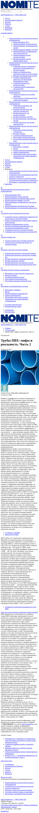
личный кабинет (7, 33)
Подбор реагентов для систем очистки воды (20, 264)
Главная (8, 328)
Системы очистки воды (13, 304)
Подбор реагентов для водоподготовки (21, 114)
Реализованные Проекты (14, 766)
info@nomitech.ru (7, 15)
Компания (8, 28)
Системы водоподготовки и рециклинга (23, 180)
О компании (9, 310)
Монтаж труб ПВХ (12, 534)
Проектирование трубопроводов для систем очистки (25, 52)
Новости (8, 24)
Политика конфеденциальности (12, 805)
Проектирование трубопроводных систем (20, 198)
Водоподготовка (19, 134)
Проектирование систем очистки (25, 44)
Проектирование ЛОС (21, 42)
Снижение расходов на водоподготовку (21, 84)
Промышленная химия (13, 306)
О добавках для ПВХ (12, 533)
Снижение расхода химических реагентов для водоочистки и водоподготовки (24, 68)
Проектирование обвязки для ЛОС (25, 50)
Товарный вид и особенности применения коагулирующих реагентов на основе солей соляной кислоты (20, 740)
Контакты (8, 29)
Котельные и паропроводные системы (22, 182)
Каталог (8, 22)
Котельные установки (21, 147)
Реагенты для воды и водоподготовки (22, 178)
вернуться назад (6, 761)
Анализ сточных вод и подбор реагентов (19, 241)
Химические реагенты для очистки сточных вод (22, 110)
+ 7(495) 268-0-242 (19, 15)
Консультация (33, 612)
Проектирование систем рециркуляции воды (22, 60)
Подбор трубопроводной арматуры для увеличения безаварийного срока (22, 79)
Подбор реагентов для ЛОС (23, 117)
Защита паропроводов (21, 152)
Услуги (7, 18)
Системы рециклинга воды (23, 135)
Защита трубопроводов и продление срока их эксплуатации (25, 73)
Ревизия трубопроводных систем (25, 76)
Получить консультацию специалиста (14, 612)
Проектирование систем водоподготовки (22, 56)
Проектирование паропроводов (24, 150)
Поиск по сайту (6, 777)
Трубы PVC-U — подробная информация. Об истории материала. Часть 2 (21, 756)
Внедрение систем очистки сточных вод (19, 273)
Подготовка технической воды (24, 137)
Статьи (7, 26)
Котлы (15, 148)
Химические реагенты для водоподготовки (22, 106)
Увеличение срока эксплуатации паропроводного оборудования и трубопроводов (25, 156)
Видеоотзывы (10, 312)
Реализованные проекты (13, 20)
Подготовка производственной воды (18, 281)
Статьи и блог (10, 330)
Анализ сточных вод (16, 176)
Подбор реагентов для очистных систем (19, 263)
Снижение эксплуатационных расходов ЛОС (21, 232)
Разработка (5, 811)
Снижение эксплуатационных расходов (23, 175)
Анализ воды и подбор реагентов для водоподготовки (25, 99)
